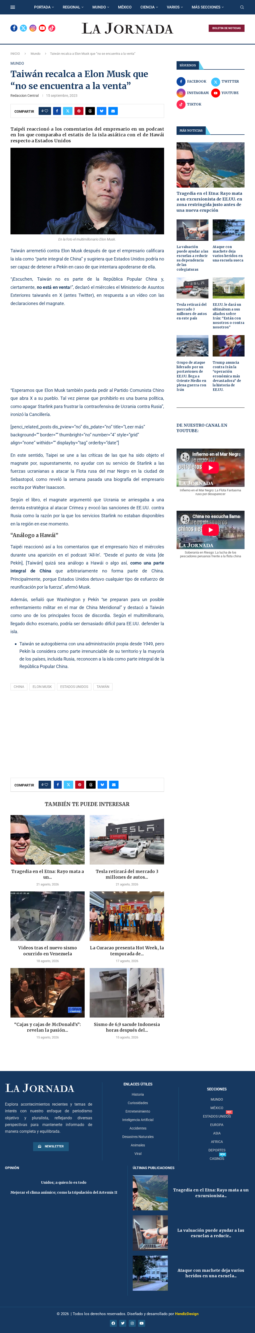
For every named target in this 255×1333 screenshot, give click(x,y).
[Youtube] (42, 28)
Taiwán (103, 687)
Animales (138, 1145)
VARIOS (173, 7)
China (19, 687)
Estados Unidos (74, 687)
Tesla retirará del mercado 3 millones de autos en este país (192, 311)
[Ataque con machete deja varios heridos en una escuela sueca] (229, 230)
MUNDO (99, 7)
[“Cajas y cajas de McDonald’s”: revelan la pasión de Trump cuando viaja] (47, 993)
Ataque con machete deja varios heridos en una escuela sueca (228, 254)
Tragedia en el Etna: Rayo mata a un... (47, 874)
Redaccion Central (24, 96)
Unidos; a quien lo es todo (63, 1182)
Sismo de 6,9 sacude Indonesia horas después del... (127, 1027)
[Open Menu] (12, 7)
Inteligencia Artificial (137, 1120)
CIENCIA (147, 7)
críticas (95, 455)
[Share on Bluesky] (101, 111)
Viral (137, 1153)
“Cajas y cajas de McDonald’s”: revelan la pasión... (47, 1027)
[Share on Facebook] (57, 111)
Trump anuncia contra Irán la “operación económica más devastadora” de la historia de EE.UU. (227, 376)
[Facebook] (13, 28)
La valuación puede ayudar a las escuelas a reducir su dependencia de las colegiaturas (192, 258)
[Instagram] (32, 28)
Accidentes (137, 1128)
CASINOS (217, 1158)
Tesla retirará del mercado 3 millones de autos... (127, 874)
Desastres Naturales (138, 1136)
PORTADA (42, 7)
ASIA (217, 1133)
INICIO (15, 53)
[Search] (242, 7)
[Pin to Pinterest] (78, 111)
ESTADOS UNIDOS (217, 1116)
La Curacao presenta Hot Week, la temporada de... (127, 951)
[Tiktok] (51, 28)
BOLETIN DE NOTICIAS (226, 28)
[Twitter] (23, 28)
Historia (138, 1094)
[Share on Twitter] (67, 111)
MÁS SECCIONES (206, 7)
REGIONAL (71, 7)
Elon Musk (42, 687)
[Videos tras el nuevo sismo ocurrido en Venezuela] (47, 916)
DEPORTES (216, 1150)
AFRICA (217, 1141)
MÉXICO (124, 7)
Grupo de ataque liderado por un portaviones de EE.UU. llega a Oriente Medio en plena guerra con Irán (191, 376)
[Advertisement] (87, 346)
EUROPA (216, 1125)
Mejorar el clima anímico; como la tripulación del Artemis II (63, 1192)
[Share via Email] (113, 111)
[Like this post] (46, 111)
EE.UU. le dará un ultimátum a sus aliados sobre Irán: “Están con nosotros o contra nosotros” (228, 316)
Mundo (35, 53)
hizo (133, 546)
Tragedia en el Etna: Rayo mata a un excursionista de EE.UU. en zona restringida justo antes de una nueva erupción (209, 201)
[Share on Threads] (90, 111)
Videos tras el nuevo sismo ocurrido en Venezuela (47, 951)
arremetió (36, 250)
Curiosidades (138, 1103)
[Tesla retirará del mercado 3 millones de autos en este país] (127, 840)
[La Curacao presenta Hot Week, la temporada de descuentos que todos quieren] (127, 916)
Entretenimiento (138, 1111)
